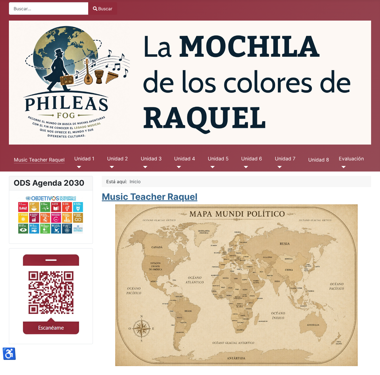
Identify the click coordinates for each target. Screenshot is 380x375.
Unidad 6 (251, 159)
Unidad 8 (318, 160)
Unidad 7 (285, 159)
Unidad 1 (84, 159)
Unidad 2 (117, 159)
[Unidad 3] (144, 167)
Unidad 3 (151, 159)
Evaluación (351, 159)
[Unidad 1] (77, 167)
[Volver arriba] (370, 365)
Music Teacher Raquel (39, 160)
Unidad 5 (218, 159)
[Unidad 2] (110, 167)
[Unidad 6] (244, 167)
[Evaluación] (342, 167)
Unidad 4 (184, 159)
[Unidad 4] (177, 167)
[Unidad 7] (278, 167)
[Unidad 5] (211, 167)
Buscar (105, 8)
